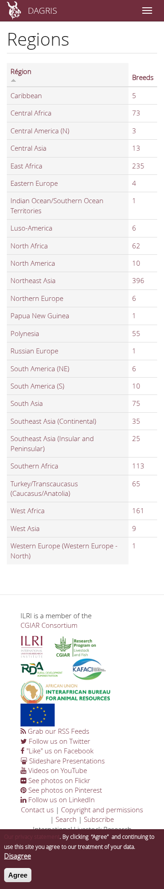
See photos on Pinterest (64, 789)
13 (136, 148)
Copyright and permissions (102, 809)
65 (136, 483)
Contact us (37, 809)
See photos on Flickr (58, 780)
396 (138, 280)
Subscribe (99, 819)
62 (136, 245)
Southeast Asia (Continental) (53, 421)
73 (136, 112)
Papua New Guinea (39, 315)
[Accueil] (14, 10)
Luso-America (31, 227)
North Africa (29, 245)
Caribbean (26, 95)
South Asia (26, 403)
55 (136, 333)
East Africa (26, 165)
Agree (17, 875)
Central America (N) (39, 130)
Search (66, 819)
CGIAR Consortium (48, 625)
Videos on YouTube (56, 770)
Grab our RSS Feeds (57, 731)
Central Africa (30, 112)
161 (138, 510)
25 (136, 438)
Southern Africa (34, 465)
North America (32, 263)
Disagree (17, 855)
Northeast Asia (33, 280)
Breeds (143, 77)
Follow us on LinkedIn (60, 799)
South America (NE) (39, 368)
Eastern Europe (34, 183)
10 (136, 263)
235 (138, 165)
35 (136, 421)
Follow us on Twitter (58, 741)
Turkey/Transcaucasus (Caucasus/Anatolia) (44, 488)
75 (136, 403)
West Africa (27, 510)
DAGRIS (42, 10)
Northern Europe (36, 298)
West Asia (25, 528)
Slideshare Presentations (66, 760)
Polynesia (24, 333)
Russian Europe (34, 350)
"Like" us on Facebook (59, 750)
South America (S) (37, 385)
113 (138, 465)
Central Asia (28, 148)
